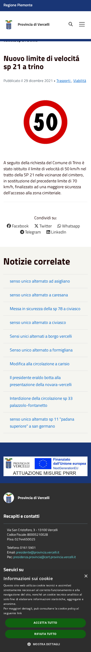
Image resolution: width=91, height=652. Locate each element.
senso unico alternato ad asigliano (40, 281)
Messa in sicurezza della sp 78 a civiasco (45, 308)
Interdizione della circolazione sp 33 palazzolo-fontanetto (41, 401)
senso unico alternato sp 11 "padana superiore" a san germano (42, 422)
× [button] (86, 576)
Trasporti (63, 80)
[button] (45, 644)
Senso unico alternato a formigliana (41, 350)
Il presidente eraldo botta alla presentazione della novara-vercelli (41, 381)
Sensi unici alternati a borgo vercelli (41, 336)
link (19, 613)
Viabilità (79, 80)
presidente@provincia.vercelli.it (37, 552)
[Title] (46, 466)
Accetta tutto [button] (45, 623)
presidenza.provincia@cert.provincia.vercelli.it (44, 556)
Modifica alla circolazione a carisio (40, 364)
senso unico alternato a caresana (39, 295)
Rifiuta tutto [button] (45, 634)
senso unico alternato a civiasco (38, 322)
